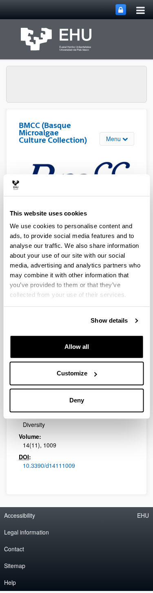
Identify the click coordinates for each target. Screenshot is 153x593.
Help (10, 582)
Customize (72, 373)
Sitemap (14, 566)
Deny (76, 400)
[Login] (121, 9)
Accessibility (19, 515)
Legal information (26, 532)
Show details (109, 320)
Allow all (76, 346)
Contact (14, 549)
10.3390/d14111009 (49, 465)
